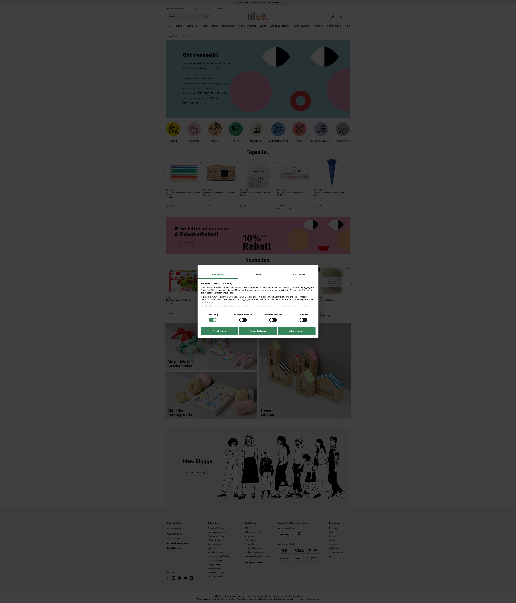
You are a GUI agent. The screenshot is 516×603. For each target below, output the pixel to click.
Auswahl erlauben (258, 331)
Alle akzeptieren (296, 331)
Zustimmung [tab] (218, 274)
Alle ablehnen (219, 331)
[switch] (243, 320)
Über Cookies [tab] (298, 274)
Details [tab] (258, 274)
